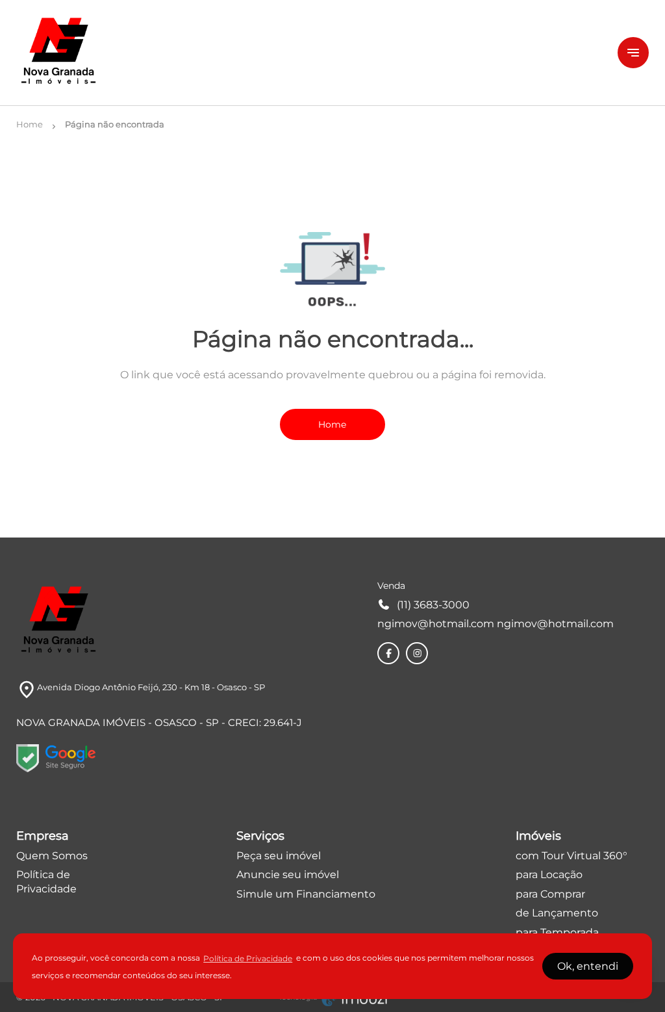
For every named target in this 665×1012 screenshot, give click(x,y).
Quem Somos (52, 856)
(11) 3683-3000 (433, 605)
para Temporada (557, 932)
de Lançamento (557, 913)
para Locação (549, 874)
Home (332, 424)
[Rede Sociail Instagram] (417, 653)
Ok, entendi (587, 966)
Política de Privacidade (247, 958)
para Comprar (550, 894)
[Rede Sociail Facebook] (389, 653)
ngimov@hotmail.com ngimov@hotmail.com (495, 623)
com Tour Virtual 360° (571, 856)
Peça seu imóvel (278, 856)
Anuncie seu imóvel (287, 874)
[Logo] (309, 52)
